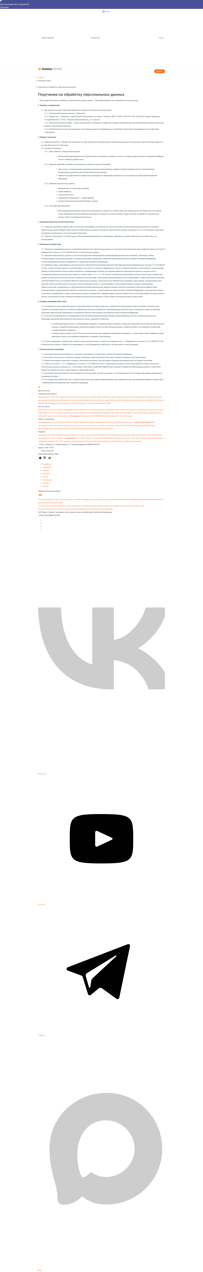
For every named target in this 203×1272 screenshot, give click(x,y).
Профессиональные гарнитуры (127, 438)
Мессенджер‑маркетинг (47, 429)
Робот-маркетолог (78, 429)
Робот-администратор (47, 413)
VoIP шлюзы (89, 441)
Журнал (45, 486)
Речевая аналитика (66, 422)
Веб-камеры (110, 438)
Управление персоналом (115, 410)
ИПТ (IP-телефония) (60, 397)
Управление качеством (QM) (106, 422)
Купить (159, 71)
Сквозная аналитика (97, 425)
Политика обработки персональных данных (55, 500)
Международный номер (121, 435)
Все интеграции (126, 416)
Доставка (46, 474)
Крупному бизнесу (89, 435)
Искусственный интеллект (84, 422)
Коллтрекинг (43, 425)
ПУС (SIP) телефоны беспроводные (70, 441)
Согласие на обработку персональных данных (91, 500)
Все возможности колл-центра (56, 416)
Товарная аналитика (114, 425)
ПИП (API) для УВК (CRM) (121, 413)
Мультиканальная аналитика (60, 425)
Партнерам (46, 467)
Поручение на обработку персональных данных (91, 506)
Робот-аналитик (64, 429)
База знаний (88, 413)
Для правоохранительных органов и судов (127, 506)
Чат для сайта (137, 413)
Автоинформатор (52, 403)
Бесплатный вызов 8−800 (141, 435)
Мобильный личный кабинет (72, 400)
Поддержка (95, 38)
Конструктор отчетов (155, 410)
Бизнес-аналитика (125, 422)
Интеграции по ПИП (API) (90, 416)
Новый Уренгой (47, 38)
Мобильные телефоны (123, 441)
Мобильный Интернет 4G (104, 441)
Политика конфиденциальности (75, 509)
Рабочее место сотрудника (136, 410)
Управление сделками (102, 413)
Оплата (45, 477)
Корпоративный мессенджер (129, 397)
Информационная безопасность (69, 435)
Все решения (58, 438)
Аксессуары (136, 441)
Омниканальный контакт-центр (51, 410)
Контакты (46, 483)
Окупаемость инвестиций (144, 425)
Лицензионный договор (119, 500)
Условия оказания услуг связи (50, 509)
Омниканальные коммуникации (92, 410)
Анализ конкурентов (80, 425)
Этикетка (88, 397)
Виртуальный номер (76, 397)
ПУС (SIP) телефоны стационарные (91, 438)
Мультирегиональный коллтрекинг (99, 429)
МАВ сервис (97, 397)
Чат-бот (55, 422)
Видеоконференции (148, 397)
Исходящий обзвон (71, 410)
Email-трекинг (128, 425)
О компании (47, 480)
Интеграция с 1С (113, 416)
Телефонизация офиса (47, 435)
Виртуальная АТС (45, 397)
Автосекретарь (65, 403)
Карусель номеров (109, 397)
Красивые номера (104, 435)
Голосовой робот (45, 422)
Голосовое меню (54, 400)
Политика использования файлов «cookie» (55, 506)
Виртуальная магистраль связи (97, 400)
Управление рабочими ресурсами (69, 413)
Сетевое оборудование (148, 438)
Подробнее (4, 7)
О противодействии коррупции (100, 509)
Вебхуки (103, 416)
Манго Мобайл (147, 400)
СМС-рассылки (116, 400)
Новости (45, 470)
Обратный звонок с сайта (82, 403)
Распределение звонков (131, 400)
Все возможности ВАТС (102, 403)
